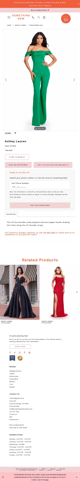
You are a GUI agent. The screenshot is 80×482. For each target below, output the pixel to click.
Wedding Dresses (15, 371)
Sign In (41, 470)
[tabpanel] (40, 80)
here (46, 480)
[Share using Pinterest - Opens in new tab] (15, 133)
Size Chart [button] (8, 150)
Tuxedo (11, 373)
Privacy (43, 469)
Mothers (12, 381)
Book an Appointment (18, 165)
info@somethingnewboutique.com (20, 409)
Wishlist (59, 470)
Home (9, 25)
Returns (62, 469)
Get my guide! (20, 346)
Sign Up (49, 470)
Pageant (12, 387)
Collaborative (14, 419)
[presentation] (20, 292)
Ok (77, 477)
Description (11, 214)
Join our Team (14, 411)
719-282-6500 (49, 233)
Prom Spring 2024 (36, 25)
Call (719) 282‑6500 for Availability (53, 165)
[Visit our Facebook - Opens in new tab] (10, 352)
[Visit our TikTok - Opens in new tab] (15, 352)
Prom (11, 384)
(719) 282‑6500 (14, 406)
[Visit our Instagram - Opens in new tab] (19, 352)
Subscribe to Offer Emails (18, 427)
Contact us (13, 414)
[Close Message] (78, 4)
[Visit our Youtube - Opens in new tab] (29, 352)
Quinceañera (13, 379)
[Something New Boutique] (21, 16)
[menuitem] (9, 17)
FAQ (10, 417)
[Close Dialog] (3, 477)
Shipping (53, 469)
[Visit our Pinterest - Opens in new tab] (24, 352)
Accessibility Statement (27, 470)
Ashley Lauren (20, 25)
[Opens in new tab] (12, 358)
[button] (9, 17)
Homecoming (13, 376)
